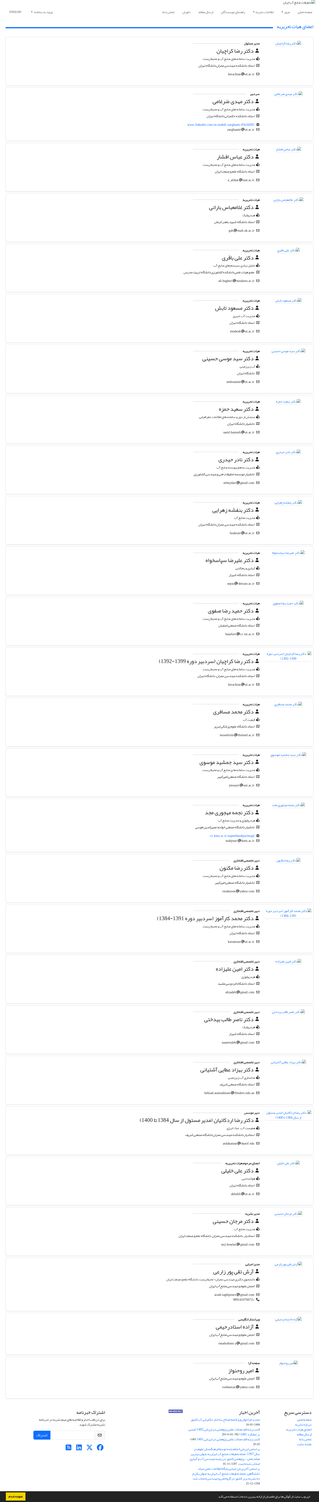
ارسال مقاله (205, 12)
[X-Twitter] (90, 1449)
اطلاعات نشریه (264, 12)
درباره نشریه (303, 1424)
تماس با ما (168, 12)
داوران (186, 12)
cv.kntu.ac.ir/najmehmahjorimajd (232, 836)
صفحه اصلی (305, 12)
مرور (287, 12)
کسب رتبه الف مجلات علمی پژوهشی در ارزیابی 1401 (228, 1439)
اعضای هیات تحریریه (299, 1429)
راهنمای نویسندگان (233, 12)
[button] (216, 1497)
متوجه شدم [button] (16, 1496)
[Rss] (69, 1449)
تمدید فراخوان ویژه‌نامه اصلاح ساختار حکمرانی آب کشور (225, 1419)
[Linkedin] (79, 1449)
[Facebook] (100, 1449)
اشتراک (41, 1435)
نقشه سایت (304, 1444)
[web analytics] (176, 1412)
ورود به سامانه (43, 12)
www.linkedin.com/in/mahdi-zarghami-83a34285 (220, 125)
